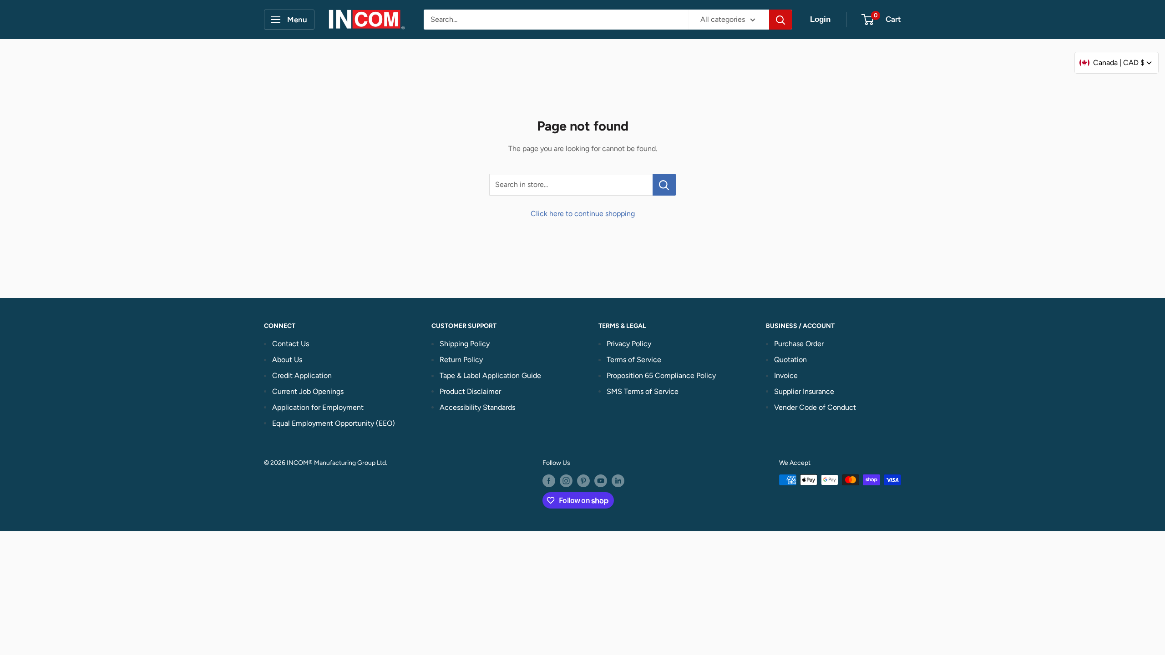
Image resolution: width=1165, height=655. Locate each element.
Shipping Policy (465, 343)
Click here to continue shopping (583, 213)
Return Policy (461, 359)
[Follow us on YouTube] (600, 480)
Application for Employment (318, 407)
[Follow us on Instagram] (566, 480)
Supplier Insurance (804, 391)
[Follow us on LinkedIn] (618, 480)
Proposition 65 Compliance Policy (661, 375)
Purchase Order (799, 343)
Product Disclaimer (470, 391)
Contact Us (290, 343)
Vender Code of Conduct (815, 407)
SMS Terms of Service (643, 391)
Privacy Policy (629, 343)
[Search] (780, 20)
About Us (287, 359)
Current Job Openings (308, 391)
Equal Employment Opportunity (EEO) (333, 423)
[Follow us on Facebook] (548, 480)
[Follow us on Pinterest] (583, 480)
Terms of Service (634, 359)
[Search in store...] (664, 185)
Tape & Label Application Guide (490, 375)
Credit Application (302, 375)
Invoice (786, 375)
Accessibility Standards (477, 407)
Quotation (790, 359)
